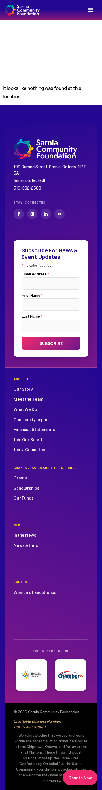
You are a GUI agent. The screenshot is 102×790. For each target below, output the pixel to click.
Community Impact (32, 419)
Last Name (32, 316)
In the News (25, 535)
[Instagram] (32, 214)
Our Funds (24, 498)
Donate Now (80, 778)
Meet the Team (28, 399)
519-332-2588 (27, 188)
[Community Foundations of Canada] (31, 675)
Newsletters (26, 545)
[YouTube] (59, 214)
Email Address (35, 274)
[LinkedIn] (46, 214)
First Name (32, 295)
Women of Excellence (35, 592)
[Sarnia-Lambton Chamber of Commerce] (70, 675)
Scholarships (26, 488)
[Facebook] (19, 214)
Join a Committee (30, 449)
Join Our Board (28, 439)
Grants (20, 477)
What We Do (25, 409)
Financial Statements (34, 429)
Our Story (23, 389)
